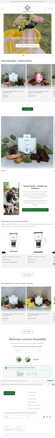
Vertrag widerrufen (9, 393)
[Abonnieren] (38, 350)
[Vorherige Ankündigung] (2, 1)
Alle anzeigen (27, 109)
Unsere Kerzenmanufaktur (34, 408)
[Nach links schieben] (24, 105)
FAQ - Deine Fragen (32, 398)
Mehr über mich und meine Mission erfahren (35, 209)
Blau (54, 264)
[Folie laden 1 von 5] (21, 55)
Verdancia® (9, 434)
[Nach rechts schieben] (30, 105)
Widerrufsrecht (15, 434)
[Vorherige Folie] (17, 55)
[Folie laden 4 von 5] (28, 55)
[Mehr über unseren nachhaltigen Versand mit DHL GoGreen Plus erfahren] (50, 381)
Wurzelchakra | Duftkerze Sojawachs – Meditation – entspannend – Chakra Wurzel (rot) (38, 92)
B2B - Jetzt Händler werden (34, 405)
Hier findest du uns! (32, 392)
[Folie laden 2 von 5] (23, 55)
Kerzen (3, 170)
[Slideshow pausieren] (37, 55)
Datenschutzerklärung (23, 434)
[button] (3, 8)
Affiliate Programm (32, 402)
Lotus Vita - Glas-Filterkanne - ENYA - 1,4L (11, 256)
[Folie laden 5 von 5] (30, 55)
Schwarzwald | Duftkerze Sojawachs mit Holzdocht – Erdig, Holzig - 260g (13, 92)
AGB (30, 434)
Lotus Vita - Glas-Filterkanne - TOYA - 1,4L (36, 256)
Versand (33, 434)
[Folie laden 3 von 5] (26, 55)
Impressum (48, 434)
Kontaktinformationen (41, 434)
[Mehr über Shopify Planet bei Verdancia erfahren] (53, 384)
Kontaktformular (32, 395)
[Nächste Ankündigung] (52, 1)
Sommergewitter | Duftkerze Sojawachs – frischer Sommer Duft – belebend (38, 314)
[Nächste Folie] (33, 55)
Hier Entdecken (27, 45)
